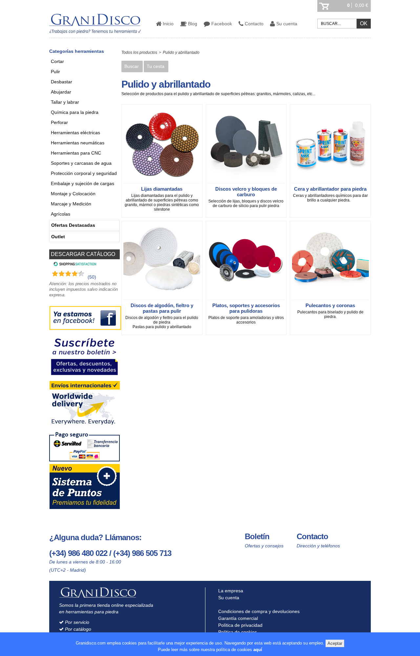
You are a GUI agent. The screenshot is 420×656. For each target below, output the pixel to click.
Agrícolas (60, 214)
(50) (92, 277)
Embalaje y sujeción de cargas (82, 183)
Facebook (221, 23)
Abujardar (61, 92)
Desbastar (61, 81)
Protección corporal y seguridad (84, 173)
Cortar (57, 61)
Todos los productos (139, 52)
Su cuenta (286, 23)
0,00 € (361, 5)
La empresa (230, 590)
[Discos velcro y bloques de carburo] (246, 182)
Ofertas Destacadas (73, 225)
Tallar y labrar (65, 102)
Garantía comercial (237, 618)
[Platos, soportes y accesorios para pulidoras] (246, 298)
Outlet (58, 236)
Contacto (253, 23)
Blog (192, 23)
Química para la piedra (74, 112)
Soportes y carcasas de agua (81, 163)
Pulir (55, 71)
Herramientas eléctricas (75, 132)
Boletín (257, 536)
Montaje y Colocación (73, 193)
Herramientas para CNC (76, 153)
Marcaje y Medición (71, 203)
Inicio (167, 23)
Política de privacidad (239, 625)
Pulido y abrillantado (181, 52)
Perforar (59, 122)
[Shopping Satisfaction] (74, 264)
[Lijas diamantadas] (161, 182)
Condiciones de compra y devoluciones (258, 611)
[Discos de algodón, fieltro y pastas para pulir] (161, 298)
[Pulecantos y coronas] (330, 298)
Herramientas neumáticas (77, 142)
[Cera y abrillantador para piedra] (330, 182)
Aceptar (334, 643)
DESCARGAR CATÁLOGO (83, 254)
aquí (257, 649)
